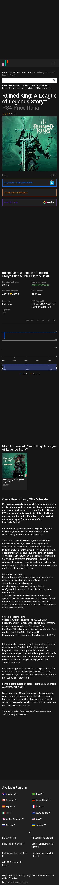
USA (39, 818)
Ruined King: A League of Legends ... (13, 480)
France (40, 806)
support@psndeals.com (18, 882)
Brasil (39, 794)
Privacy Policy (24, 875)
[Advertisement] (29, 29)
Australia (11, 794)
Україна (41, 825)
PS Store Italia (9, 838)
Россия (11, 825)
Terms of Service (39, 875)
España (10, 806)
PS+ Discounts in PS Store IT (14, 854)
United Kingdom (15, 818)
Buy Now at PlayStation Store (18, 182)
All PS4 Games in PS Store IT (12, 863)
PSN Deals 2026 (11, 875)
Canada (11, 800)
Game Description (45, 88)
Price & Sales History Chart (24, 86)
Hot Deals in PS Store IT (13, 844)
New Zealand (43, 812)
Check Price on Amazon (15, 192)
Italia (9, 812)
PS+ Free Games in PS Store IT (42, 854)
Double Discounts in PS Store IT (43, 845)
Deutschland (43, 800)
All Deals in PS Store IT (42, 838)
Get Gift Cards (11, 202)
